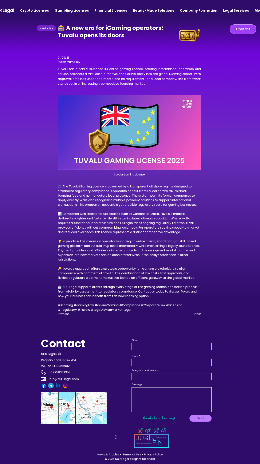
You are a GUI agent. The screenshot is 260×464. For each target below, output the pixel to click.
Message (137, 384)
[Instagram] (65, 385)
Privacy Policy (153, 454)
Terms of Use (132, 454)
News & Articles (108, 454)
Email (135, 356)
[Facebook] (43, 385)
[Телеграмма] (51, 385)
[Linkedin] (58, 385)
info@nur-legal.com (64, 379)
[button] (243, 29)
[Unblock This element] (115, 438)
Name (135, 340)
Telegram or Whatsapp (145, 370)
